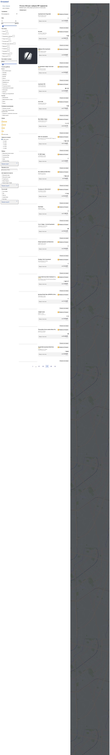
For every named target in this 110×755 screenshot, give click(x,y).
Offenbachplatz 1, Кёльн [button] (42, 296)
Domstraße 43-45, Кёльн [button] (42, 68)
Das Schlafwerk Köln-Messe (44, 171)
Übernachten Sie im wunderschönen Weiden (47, 329)
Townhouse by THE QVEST (44, 189)
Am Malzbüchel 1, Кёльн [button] (42, 155)
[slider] (3, 26)
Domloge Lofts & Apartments (44, 259)
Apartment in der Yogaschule (44, 13)
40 (51, 366)
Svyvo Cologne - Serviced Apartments (46, 224)
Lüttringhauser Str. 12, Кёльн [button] (42, 349)
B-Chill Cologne (41, 154)
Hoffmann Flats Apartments (44, 49)
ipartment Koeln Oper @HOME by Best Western (47, 294)
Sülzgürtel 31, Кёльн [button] (41, 208)
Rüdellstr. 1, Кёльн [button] (41, 313)
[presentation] (9, 14)
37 (39, 366)
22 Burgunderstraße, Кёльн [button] (42, 103)
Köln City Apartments (43, 136)
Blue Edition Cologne (42, 119)
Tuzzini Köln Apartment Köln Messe (46, 347)
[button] (9, 7)
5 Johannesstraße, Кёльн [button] (42, 85)
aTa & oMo (40, 101)
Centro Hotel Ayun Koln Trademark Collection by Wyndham (47, 276)
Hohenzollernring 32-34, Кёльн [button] (43, 261)
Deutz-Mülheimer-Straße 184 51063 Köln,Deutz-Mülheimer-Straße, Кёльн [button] (47, 279)
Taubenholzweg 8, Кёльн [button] (42, 173)
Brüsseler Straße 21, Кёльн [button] (42, 15)
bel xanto (40, 31)
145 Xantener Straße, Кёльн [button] (42, 33)
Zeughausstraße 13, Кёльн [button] (42, 243)
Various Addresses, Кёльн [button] (42, 51)
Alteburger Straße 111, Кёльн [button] (42, 120)
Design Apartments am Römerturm (45, 241)
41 (55, 366)
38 (43, 366)
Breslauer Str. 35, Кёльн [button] (41, 331)
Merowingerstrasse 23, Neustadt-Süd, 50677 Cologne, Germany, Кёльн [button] (47, 138)
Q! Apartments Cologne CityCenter (45, 66)
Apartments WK (41, 84)
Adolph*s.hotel (41, 311)
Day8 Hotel (40, 206)
